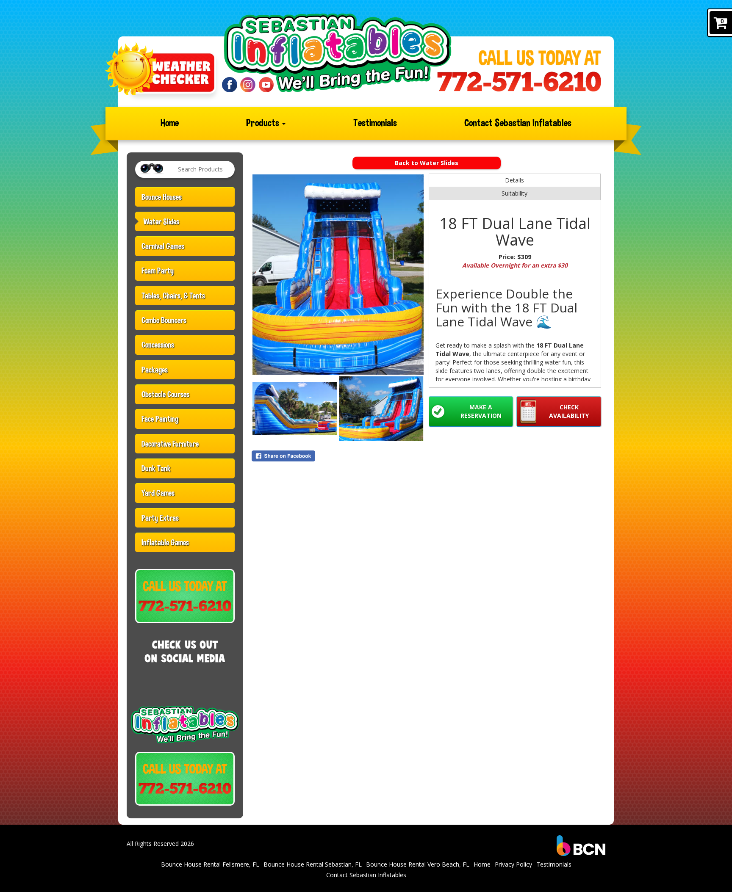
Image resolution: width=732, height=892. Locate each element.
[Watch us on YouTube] (266, 84)
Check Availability (569, 411)
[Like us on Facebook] (229, 84)
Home (170, 123)
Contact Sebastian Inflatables (517, 123)
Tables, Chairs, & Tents (173, 295)
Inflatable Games (165, 542)
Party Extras (160, 518)
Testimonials (375, 123)
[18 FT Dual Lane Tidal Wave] (338, 275)
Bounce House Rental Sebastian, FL (312, 864)
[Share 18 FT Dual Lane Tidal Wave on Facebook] (338, 455)
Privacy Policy (513, 864)
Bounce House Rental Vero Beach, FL (417, 864)
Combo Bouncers (163, 320)
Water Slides (161, 221)
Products (263, 123)
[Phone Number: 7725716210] (519, 81)
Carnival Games (162, 246)
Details (514, 180)
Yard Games (158, 493)
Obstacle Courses (165, 394)
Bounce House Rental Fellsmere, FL (210, 864)
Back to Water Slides (426, 163)
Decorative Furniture (170, 444)
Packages (154, 370)
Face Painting (159, 419)
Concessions (157, 345)
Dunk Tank (156, 468)
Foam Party (157, 270)
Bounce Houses (161, 197)
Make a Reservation (481, 411)
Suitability (514, 193)
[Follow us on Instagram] (247, 84)
